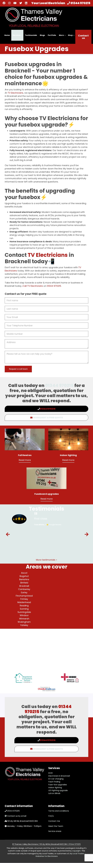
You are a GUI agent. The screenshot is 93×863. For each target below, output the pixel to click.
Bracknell (24, 585)
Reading (24, 605)
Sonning (24, 608)
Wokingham (24, 621)
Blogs (42, 35)
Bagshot (24, 576)
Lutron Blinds (54, 793)
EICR (50, 773)
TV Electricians (15, 92)
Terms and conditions (58, 810)
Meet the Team (55, 826)
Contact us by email (16, 816)
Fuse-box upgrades (57, 784)
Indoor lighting (68, 455)
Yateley (24, 625)
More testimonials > (46, 559)
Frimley (24, 599)
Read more (25, 460)
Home (7, 35)
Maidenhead (24, 602)
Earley (24, 592)
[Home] (34, 17)
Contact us (83, 37)
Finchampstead (24, 595)
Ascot (24, 572)
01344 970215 (80, 3)
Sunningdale (24, 612)
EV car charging (55, 778)
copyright (76, 850)
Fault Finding (54, 781)
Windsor (24, 615)
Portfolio (52, 35)
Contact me (54, 821)
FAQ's (51, 816)
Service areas (54, 831)
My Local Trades (76, 853)
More (61, 37)
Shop (70, 37)
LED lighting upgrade (58, 790)
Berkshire (24, 579)
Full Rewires (24, 455)
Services (16, 37)
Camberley (24, 589)
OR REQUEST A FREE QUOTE (47, 417)
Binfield (24, 582)
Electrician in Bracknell (59, 775)
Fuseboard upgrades (46, 493)
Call (25, 285)
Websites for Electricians (46, 856)
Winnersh (24, 618)
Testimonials (31, 35)
